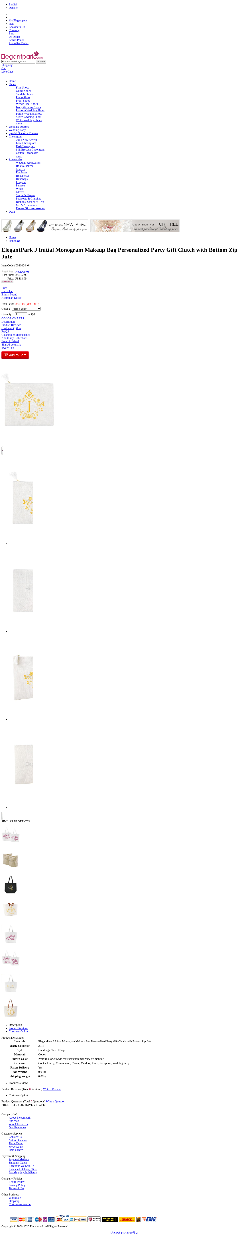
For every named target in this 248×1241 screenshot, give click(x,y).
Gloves (20, 192)
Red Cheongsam (25, 146)
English (13, 4)
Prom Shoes (23, 100)
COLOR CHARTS (12, 318)
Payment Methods (19, 1159)
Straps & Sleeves (25, 195)
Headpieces (22, 175)
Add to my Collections (14, 338)
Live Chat (7, 71)
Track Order (16, 1143)
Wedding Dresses (19, 126)
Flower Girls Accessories (30, 208)
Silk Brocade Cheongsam (30, 149)
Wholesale (15, 1197)
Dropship (14, 1201)
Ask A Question (18, 1140)
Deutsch (13, 7)
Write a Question (55, 1101)
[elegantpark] (21, 58)
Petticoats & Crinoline (28, 198)
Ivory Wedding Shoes (28, 107)
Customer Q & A (11, 328)
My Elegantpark (18, 20)
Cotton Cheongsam (27, 152)
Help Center (16, 1149)
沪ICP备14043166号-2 (124, 1232)
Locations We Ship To (21, 1165)
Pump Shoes (23, 97)
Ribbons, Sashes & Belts (30, 201)
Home (12, 81)
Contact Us (15, 1136)
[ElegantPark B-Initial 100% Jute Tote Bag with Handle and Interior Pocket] (10, 920)
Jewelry (20, 169)
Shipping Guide (18, 1162)
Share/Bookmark (11, 344)
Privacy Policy (17, 1185)
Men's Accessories (26, 205)
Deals (12, 211)
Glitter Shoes (23, 90)
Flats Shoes (22, 87)
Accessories (15, 159)
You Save (7, 303)
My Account (16, 1146)
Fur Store (21, 172)
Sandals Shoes (24, 94)
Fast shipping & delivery (23, 1172)
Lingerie (21, 182)
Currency (14, 30)
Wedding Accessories (28, 162)
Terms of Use (16, 1188)
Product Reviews (11, 324)
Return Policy (17, 1181)
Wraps (19, 188)
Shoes (12, 84)
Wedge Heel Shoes (27, 103)
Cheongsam (15, 136)
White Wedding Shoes (29, 120)
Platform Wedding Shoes (30, 110)
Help (11, 23)
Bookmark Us (17, 26)
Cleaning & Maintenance (15, 334)
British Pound (17, 40)
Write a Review (52, 1089)
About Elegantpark (20, 1117)
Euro (11, 33)
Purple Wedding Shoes (29, 113)
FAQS (5, 331)
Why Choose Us (18, 1124)
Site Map (14, 1120)
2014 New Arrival (26, 139)
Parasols (20, 185)
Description (8, 321)
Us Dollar (14, 36)
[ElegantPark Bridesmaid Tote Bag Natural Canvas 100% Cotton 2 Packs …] (10, 871)
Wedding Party (17, 130)
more (19, 123)
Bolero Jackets (24, 165)
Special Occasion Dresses (23, 133)
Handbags (22, 178)
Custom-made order (20, 1204)
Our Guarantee (17, 1127)
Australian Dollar (19, 43)
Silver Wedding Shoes (28, 116)
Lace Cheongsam (26, 143)
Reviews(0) (22, 271)
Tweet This (7, 347)
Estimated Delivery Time (23, 1169)
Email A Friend (10, 341)
